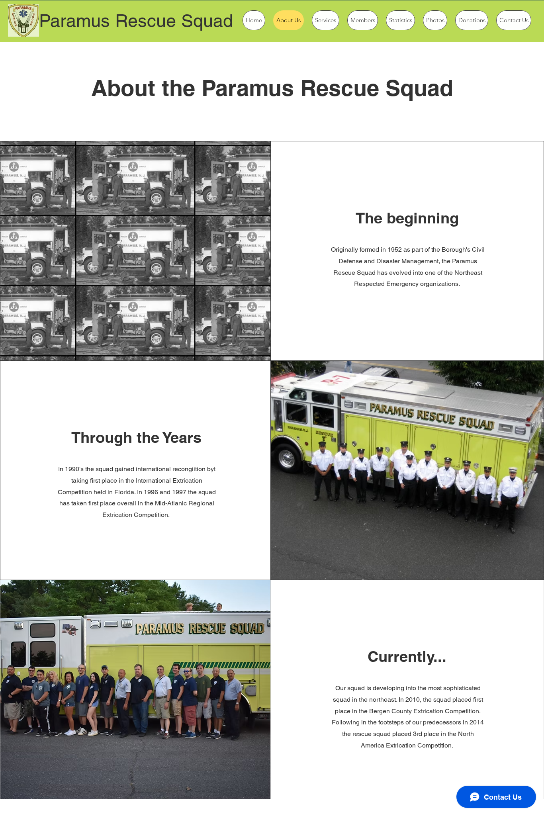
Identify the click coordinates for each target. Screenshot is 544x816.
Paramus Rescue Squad (136, 20)
